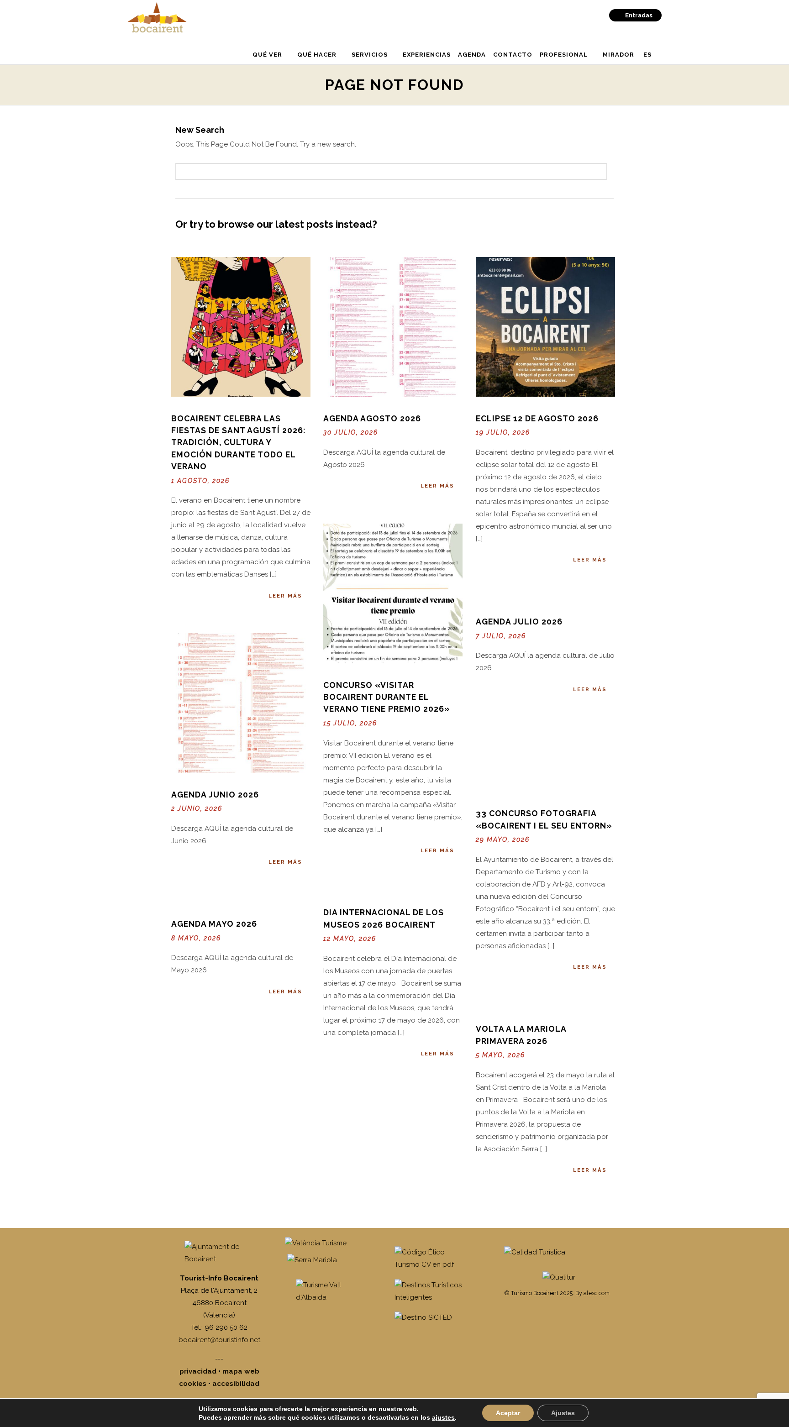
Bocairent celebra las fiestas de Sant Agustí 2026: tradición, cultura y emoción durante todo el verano (238, 443)
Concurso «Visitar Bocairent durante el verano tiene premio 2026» (386, 697)
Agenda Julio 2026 (519, 621)
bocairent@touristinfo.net (219, 1340)
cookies (192, 1384)
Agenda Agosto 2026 (372, 418)
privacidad (197, 1371)
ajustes (443, 1417)
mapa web (240, 1371)
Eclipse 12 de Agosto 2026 (537, 418)
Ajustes (563, 1413)
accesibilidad (235, 1384)
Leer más (285, 596)
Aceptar (508, 1413)
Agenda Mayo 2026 (214, 924)
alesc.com (597, 1293)
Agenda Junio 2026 (215, 794)
